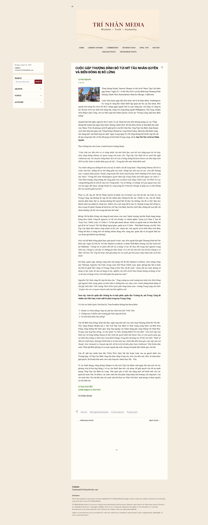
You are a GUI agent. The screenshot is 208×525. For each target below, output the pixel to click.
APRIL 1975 (144, 48)
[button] (162, 67)
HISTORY (156, 48)
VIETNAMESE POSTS (128, 52)
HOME (81, 48)
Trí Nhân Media (85, 396)
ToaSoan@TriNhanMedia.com (85, 489)
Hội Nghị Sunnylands (99, 412)
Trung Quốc (132, 412)
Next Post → (155, 420)
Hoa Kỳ (84, 412)
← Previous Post (86, 420)
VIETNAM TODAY (129, 48)
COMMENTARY (112, 48)
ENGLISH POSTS (109, 52)
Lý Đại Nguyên (117, 412)
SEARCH (38, 82)
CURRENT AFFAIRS (95, 48)
